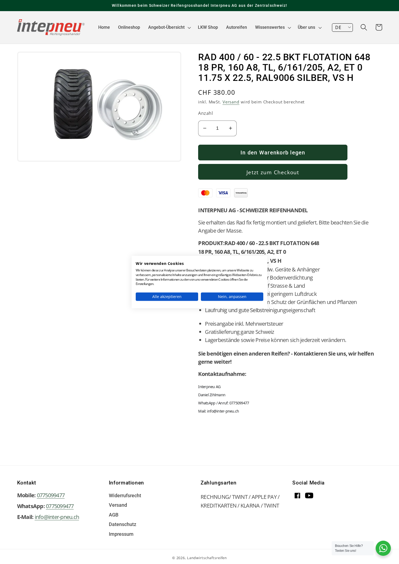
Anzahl (205, 113)
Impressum (121, 534)
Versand (231, 101)
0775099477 (51, 495)
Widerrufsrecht (125, 495)
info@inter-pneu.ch (57, 517)
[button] (169, 27)
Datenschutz (122, 524)
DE (338, 27)
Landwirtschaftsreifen (207, 558)
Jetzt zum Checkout (272, 172)
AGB (113, 515)
